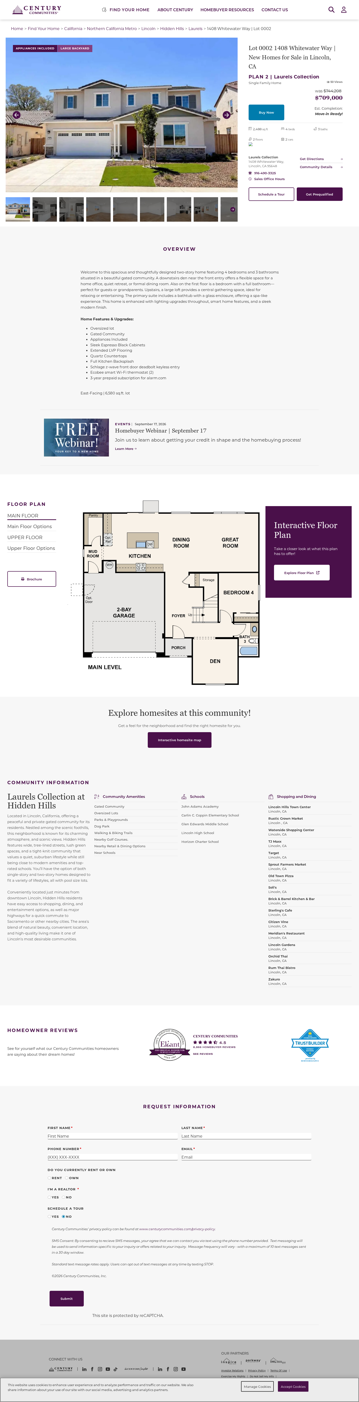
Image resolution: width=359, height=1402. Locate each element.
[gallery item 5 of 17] (125, 209)
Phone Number (63, 1149)
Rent (57, 1178)
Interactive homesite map (179, 740)
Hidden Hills (172, 28)
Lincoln (148, 28)
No (69, 1197)
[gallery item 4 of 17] (98, 209)
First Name (59, 1128)
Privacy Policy (257, 1370)
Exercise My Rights (233, 1376)
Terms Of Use (278, 1370)
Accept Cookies (293, 1386)
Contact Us (275, 9)
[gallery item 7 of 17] (179, 209)
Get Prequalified (319, 194)
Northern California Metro (112, 28)
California (73, 28)
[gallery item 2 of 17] (44, 209)
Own (74, 1178)
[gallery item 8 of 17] (206, 209)
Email (187, 1149)
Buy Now (266, 112)
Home (17, 28)
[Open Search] (331, 10)
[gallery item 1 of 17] (18, 209)
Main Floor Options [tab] (29, 526)
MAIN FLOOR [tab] (22, 515)
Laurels (195, 28)
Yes (55, 1197)
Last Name (192, 1128)
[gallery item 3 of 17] (71, 209)
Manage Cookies (257, 1386)
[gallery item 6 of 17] (152, 209)
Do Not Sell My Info (262, 1376)
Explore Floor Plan (299, 573)
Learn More (124, 448)
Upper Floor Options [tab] (31, 548)
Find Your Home (44, 28)
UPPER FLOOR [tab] (24, 537)
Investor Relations (232, 1370)
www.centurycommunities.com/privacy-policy (177, 1229)
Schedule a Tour (271, 194)
